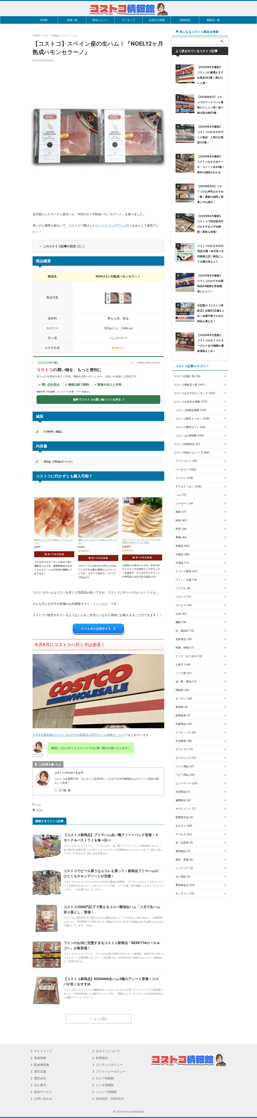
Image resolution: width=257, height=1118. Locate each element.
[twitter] (56, 790)
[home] (69, 790)
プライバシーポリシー (111, 1071)
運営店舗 (40, 1071)
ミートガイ (100, 604)
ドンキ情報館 (105, 1085)
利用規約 (102, 1058)
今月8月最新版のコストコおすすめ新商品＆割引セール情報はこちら (79, 735)
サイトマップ (43, 1051)
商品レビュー (100, 19)
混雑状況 (185, 19)
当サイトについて (108, 1051)
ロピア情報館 (105, 1078)
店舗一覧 (72, 19)
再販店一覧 (213, 19)
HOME (44, 19)
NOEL (39, 810)
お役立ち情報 (157, 19)
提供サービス (43, 1092)
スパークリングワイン (111, 225)
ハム (38, 804)
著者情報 (40, 1058)
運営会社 (40, 1078)
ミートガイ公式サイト (96, 628)
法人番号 (40, 1085)
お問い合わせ (43, 1098)
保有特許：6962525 (110, 1098)
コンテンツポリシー (109, 1065)
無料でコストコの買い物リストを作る (98, 399)
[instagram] (60, 790)
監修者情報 (41, 1065)
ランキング (128, 19)
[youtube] (65, 790)
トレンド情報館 (106, 1092)
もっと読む (101, 1019)
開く (81, 246)
